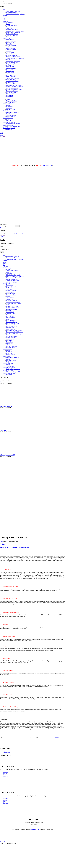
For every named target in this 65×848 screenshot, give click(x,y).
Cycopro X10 (3, 430)
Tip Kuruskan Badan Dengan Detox (14, 547)
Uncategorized (6, 752)
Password (2, 246)
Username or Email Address (7, 243)
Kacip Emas (3, 381)
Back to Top (3, 842)
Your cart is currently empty (7, 233)
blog (3, 544)
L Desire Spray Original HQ (7, 455)
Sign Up (2, 789)
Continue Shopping (19, 233)
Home (1, 541)
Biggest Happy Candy (6, 406)
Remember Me (5, 249)
